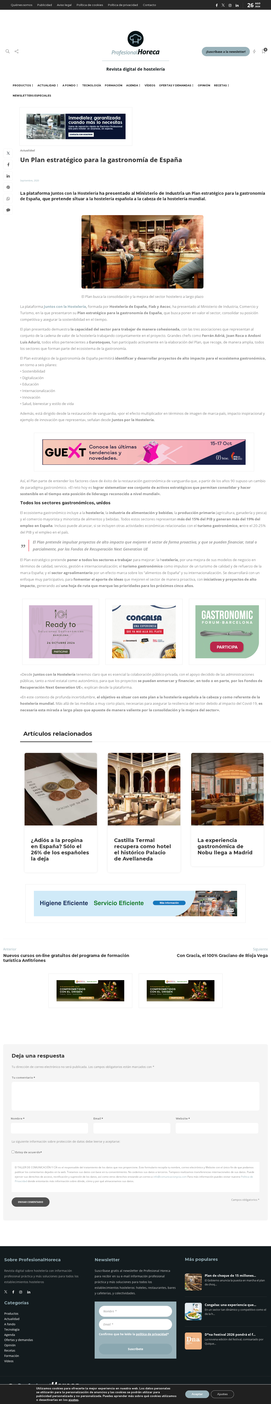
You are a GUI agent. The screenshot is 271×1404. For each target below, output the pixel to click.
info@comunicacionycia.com (170, 1176)
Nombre (18, 1118)
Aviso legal (64, 5)
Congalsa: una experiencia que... (230, 1305)
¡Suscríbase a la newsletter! (226, 52)
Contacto (149, 5)
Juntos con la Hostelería (65, 306)
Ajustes (222, 1394)
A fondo (69, 85)
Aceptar (197, 1394)
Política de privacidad (123, 5)
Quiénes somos (21, 5)
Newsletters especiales (32, 95)
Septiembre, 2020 (29, 180)
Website (183, 1118)
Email (98, 1118)
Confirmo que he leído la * (134, 1334)
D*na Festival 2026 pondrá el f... (230, 1335)
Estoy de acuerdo (28, 1152)
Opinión (204, 85)
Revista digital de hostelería (135, 69)
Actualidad (46, 85)
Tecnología (91, 85)
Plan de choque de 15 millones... (230, 1276)
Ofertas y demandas (175, 85)
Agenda (132, 85)
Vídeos (150, 85)
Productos (22, 85)
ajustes (73, 1400)
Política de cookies (90, 5)
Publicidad (44, 5)
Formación (113, 85)
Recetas (220, 85)
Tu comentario (23, 1077)
